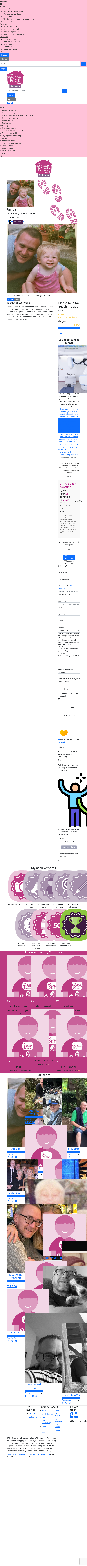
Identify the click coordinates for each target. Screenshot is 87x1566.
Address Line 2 (63, 601)
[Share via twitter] (8, 222)
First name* (62, 566)
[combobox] (69, 631)
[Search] (83, 64)
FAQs (44, 1410)
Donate (4, 55)
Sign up (4, 59)
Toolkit (44, 1426)
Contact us (7, 21)
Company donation (69, 562)
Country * (61, 627)
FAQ (1, 52)
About (2, 6)
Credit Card (69, 708)
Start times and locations (13, 42)
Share (17, 300)
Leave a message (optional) (68, 655)
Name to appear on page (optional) (68, 670)
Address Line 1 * (64, 594)
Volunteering (8, 16)
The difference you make (13, 11)
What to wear (8, 47)
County (60, 621)
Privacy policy (12, 1454)
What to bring (9, 44)
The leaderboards (10, 26)
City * (60, 608)
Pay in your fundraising (12, 29)
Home (4, 1)
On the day (4, 37)
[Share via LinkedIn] (12, 222)
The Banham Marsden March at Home (18, 19)
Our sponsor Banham (12, 14)
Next (66, 689)
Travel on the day (10, 49)
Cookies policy (25, 1454)
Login (3, 68)
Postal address (66, 586)
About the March (10, 9)
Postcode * (62, 614)
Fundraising (5, 24)
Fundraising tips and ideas (14, 34)
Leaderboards (47, 1414)
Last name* (62, 572)
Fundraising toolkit (11, 31)
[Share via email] (10, 222)
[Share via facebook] (7, 222)
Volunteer (33, 1417)
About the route (9, 39)
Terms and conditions (41, 1454)
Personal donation (69, 557)
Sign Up (11, 99)
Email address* (64, 579)
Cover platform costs (66, 715)
